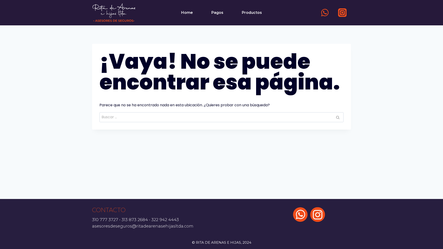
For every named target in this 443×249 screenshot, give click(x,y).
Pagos (217, 12)
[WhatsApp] (325, 12)
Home (187, 12)
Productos (252, 12)
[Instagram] (342, 12)
